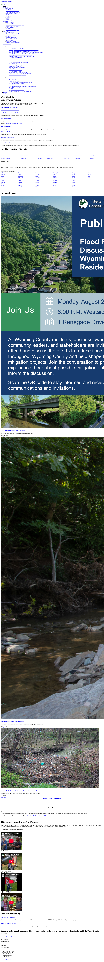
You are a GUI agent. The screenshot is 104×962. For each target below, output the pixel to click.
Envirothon (8, 36)
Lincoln (37, 174)
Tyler (73, 183)
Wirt (89, 176)
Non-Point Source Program (6, 118)
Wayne (73, 186)
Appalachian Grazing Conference (16, 90)
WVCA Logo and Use (11, 19)
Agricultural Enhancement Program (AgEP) (9, 112)
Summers (74, 179)
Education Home (10, 32)
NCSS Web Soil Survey (14, 87)
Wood (89, 177)
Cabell (2, 180)
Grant (19, 174)
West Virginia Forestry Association (17, 67)
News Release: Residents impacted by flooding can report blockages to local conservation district (20, 790)
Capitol (2, 155)
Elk (38, 155)
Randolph (74, 174)
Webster (89, 172)
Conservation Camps (11, 35)
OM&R (8, 28)
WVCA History (9, 8)
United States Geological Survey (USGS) (18, 62)
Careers (5, 92)
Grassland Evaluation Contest (12, 38)
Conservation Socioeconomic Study (14, 123)
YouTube (8, 17)
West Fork (77, 158)
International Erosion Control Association (18, 72)
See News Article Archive (52, 798)
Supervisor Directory (10, 936)
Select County (4, 171)
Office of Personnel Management (16, 68)
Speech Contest (9, 40)
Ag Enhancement (10, 22)
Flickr (7, 18)
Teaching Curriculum (11, 37)
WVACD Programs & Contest (13, 42)
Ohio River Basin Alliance (15, 71)
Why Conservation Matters (7, 110)
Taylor (73, 180)
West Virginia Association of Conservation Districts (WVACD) (23, 51)
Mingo (37, 186)
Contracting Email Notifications (8, 923)
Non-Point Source (10, 27)
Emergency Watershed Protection (7, 142)
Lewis (37, 172)
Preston (54, 185)
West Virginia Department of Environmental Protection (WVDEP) (24, 50)
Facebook (8, 14)
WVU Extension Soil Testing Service (17, 75)
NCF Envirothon (13, 63)
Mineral (37, 185)
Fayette (2, 186)
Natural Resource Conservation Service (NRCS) (20, 73)
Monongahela (93, 155)
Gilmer (19, 172)
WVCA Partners (7, 44)
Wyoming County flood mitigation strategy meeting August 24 (13, 430)
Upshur (73, 185)
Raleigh (73, 172)
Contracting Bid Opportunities (8, 917)
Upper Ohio (66, 158)
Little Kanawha (78, 155)
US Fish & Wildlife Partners (15, 57)
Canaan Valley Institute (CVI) (15, 66)
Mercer (37, 183)
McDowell (38, 177)
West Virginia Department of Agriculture (18, 48)
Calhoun (3, 182)
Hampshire (20, 177)
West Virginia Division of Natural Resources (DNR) (20, 55)
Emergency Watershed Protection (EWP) (15, 25)
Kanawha (20, 186)
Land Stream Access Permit (12, 26)
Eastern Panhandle (24, 155)
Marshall (37, 180)
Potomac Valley (23, 158)
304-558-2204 (9, 1)
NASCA (11, 88)
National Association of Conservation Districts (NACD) (21, 56)
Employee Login (7, 959)
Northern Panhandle (5, 158)
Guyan (65, 155)
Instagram (8, 16)
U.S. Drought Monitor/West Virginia (36, 816)
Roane (73, 177)
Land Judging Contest (11, 41)
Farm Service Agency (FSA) (15, 65)
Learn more (3, 936)
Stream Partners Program (6, 126)
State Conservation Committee (13, 12)
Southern (40, 158)
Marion (37, 179)
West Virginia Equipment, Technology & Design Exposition (22, 86)
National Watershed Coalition (15, 70)
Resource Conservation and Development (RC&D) (20, 91)
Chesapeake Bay (10, 23)
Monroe (54, 174)
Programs (5, 21)
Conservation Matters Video (12, 11)
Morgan (54, 176)
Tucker (73, 182)
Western (92, 158)
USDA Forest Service (14, 85)
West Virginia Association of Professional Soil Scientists (21, 53)
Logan (37, 176)
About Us (5, 7)
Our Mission (9, 9)
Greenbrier (20, 176)
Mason (37, 182)
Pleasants (55, 182)
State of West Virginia (14, 79)
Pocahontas (55, 183)
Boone (2, 176)
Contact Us (5, 93)
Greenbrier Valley (51, 155)
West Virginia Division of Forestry (16, 83)
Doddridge (3, 185)
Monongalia (55, 172)
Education (5, 31)
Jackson (20, 183)
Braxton (2, 177)
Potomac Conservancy (14, 81)
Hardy (19, 180)
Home (4, 6)
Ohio (54, 179)
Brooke (2, 179)
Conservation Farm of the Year (13, 33)
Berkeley (3, 174)
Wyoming (90, 179)
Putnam (54, 186)
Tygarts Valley (50, 158)
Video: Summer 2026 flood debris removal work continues (12, 721)
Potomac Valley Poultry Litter (12, 30)
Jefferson (20, 185)
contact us (4, 1)
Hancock (20, 179)
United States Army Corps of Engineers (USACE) (20, 82)
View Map (12, 171)
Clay (2, 183)
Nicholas (55, 177)
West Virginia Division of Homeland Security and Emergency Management (26, 52)
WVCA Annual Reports (11, 13)
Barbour (2, 172)
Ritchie (73, 176)
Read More (3, 436)
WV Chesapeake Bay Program (7, 131)
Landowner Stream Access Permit (7, 137)
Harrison (20, 182)
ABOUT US (16, 110)
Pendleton (55, 180)
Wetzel (89, 174)
